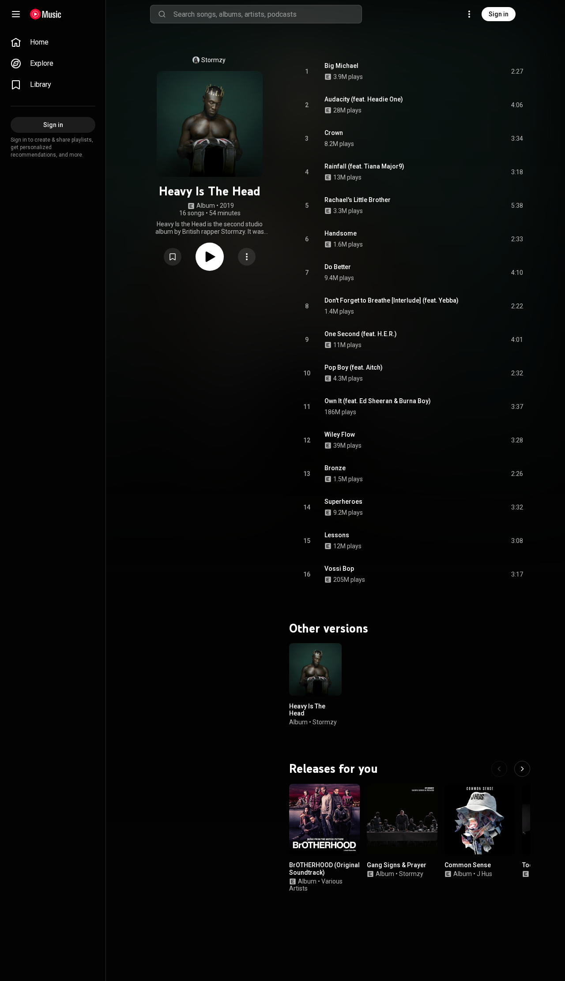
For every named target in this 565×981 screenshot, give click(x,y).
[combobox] (267, 14)
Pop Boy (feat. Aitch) (353, 367)
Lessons (336, 535)
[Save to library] (172, 256)
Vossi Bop (339, 568)
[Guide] (16, 14)
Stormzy (213, 60)
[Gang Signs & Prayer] (402, 819)
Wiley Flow (339, 434)
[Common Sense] (479, 819)
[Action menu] (247, 257)
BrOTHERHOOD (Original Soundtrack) (324, 868)
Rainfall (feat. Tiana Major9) (364, 166)
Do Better (337, 266)
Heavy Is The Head (307, 709)
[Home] (45, 14)
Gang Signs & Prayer (396, 865)
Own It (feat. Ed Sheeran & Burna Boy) (377, 400)
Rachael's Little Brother (357, 199)
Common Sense (467, 865)
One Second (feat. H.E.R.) (360, 333)
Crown (333, 132)
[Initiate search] (162, 14)
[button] (172, 257)
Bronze (335, 468)
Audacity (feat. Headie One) (363, 99)
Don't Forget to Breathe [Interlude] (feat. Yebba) (391, 300)
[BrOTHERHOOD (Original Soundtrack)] (324, 819)
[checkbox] (517, 71)
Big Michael (341, 65)
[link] (53, 42)
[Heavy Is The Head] (315, 669)
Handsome (340, 233)
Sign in (498, 14)
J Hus (484, 873)
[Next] (522, 769)
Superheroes (343, 501)
